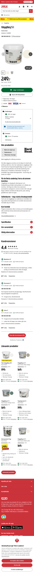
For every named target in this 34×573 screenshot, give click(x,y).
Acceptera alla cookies (17, 560)
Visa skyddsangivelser (7, 216)
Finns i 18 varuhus (9, 464)
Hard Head (4, 30)
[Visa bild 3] (12, 73)
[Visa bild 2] (7, 73)
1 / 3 (27, 68)
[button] (3, 517)
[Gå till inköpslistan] (23, 6)
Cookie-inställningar (17, 569)
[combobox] (17, 11)
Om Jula (4, 486)
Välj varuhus (6, 15)
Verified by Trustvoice (16, 340)
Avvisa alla (17, 565)
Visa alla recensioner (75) (17, 335)
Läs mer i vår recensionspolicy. (21, 253)
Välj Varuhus (8, 139)
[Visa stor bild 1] (17, 54)
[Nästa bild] (30, 54)
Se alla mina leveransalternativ (12, 121)
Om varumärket (7, 227)
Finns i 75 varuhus (9, 381)
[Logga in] (19, 6)
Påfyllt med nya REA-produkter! (18, 19)
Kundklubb (5, 491)
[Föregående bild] (3, 54)
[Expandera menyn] (32, 6)
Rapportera (12, 276)
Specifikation (6, 222)
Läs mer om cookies (20, 554)
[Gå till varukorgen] (28, 6)
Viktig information (8, 232)
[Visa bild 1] (3, 73)
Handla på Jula (6, 481)
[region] (17, 554)
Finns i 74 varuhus (26, 419)
